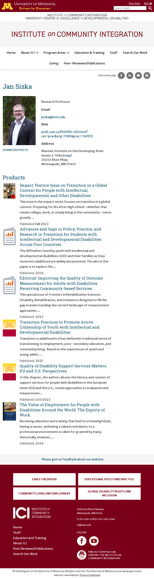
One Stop (134, 3)
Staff (114, 52)
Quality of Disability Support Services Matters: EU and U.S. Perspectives (63, 368)
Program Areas (55, 52)
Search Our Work (135, 52)
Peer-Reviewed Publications (84, 63)
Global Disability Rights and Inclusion (109, 493)
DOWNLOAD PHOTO (15, 150)
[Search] (149, 8)
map (67, 155)
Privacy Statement (90, 575)
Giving (54, 63)
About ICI (28, 52)
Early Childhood (44, 479)
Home (11, 52)
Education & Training (90, 52)
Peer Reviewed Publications (33, 548)
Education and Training (29, 538)
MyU (146, 3)
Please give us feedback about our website (72, 459)
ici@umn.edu (84, 525)
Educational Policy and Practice (109, 479)
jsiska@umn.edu (53, 117)
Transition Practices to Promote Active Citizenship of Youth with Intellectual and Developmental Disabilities (60, 327)
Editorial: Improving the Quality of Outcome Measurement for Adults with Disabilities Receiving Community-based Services (61, 283)
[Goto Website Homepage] (77, 33)
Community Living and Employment (44, 493)
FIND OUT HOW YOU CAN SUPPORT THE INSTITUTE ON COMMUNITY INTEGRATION (104, 555)
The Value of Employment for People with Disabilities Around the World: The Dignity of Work (62, 410)
